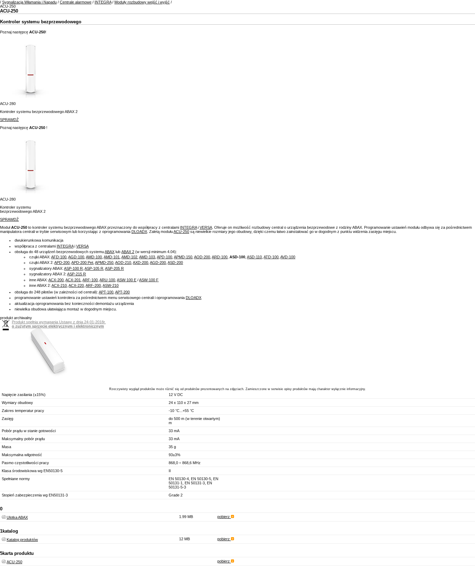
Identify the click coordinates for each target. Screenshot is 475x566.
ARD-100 (219, 257)
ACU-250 (181, 231)
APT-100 (106, 292)
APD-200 (62, 262)
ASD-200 (175, 262)
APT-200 (122, 292)
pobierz (224, 517)
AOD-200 (202, 257)
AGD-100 (76, 257)
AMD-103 (147, 257)
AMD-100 (94, 257)
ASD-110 (254, 257)
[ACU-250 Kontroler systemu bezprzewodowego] (46, 379)
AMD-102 (129, 257)
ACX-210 (59, 285)
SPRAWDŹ (9, 120)
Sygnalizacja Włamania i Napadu (29, 2)
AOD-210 (123, 262)
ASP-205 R (114, 268)
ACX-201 (73, 280)
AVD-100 (287, 257)
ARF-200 (93, 285)
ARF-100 (90, 280)
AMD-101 (112, 257)
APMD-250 (104, 262)
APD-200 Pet (82, 262)
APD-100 (164, 257)
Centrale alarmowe (75, 2)
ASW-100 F (149, 280)
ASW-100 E (126, 280)
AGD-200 (158, 262)
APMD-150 (183, 257)
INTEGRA (103, 2)
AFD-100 (58, 257)
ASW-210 (111, 285)
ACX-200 (56, 280)
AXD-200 (140, 262)
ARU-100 (107, 280)
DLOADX (139, 231)
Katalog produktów (22, 539)
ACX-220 (76, 285)
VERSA (206, 227)
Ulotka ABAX (17, 517)
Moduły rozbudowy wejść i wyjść (142, 2)
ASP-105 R (93, 268)
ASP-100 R (73, 268)
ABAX (109, 252)
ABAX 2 (127, 252)
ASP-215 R (76, 274)
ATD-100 (271, 257)
